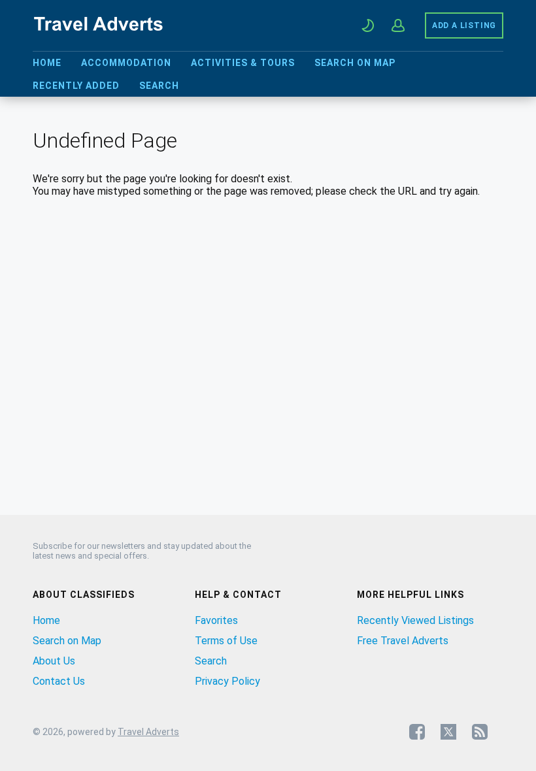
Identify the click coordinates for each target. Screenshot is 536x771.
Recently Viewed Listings (415, 620)
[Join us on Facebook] (417, 732)
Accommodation (126, 62)
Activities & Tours (243, 62)
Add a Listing (464, 25)
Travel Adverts (148, 732)
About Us (54, 661)
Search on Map (354, 62)
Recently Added (76, 85)
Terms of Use (226, 640)
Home (47, 62)
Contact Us (59, 681)
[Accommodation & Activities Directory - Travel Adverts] (98, 32)
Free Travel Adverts (402, 640)
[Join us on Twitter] (448, 732)
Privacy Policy (227, 681)
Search (159, 85)
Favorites (216, 620)
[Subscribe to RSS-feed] (480, 732)
